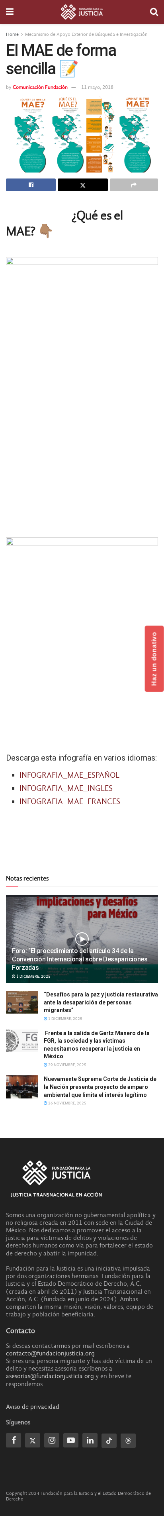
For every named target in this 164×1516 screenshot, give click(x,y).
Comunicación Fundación (40, 87)
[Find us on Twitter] (32, 1440)
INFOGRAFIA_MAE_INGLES (66, 788)
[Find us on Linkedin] (90, 1440)
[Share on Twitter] (82, 184)
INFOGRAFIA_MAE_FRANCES (70, 801)
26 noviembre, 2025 (66, 1103)
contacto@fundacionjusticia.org (50, 1353)
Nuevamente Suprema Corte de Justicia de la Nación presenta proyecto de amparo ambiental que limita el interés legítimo (100, 1087)
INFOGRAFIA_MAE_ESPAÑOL (69, 775)
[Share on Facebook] (31, 184)
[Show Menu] (10, 12)
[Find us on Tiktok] (109, 1441)
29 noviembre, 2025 (66, 1065)
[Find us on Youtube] (70, 1440)
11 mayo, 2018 (97, 87)
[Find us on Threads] (128, 1441)
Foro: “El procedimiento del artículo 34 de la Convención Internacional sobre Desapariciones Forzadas (80, 959)
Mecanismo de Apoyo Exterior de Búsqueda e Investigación (86, 34)
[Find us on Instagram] (51, 1440)
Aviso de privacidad (32, 1406)
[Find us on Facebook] (13, 1440)
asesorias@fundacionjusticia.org (50, 1376)
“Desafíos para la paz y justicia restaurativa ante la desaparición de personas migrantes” (101, 1002)
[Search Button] (154, 12)
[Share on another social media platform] (134, 184)
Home (12, 34)
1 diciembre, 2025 (33, 976)
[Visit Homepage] (82, 12)
